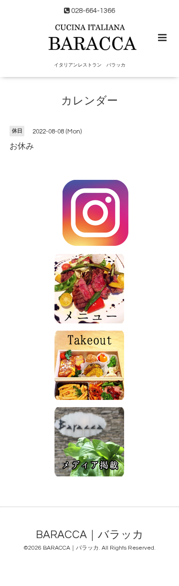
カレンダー (89, 101)
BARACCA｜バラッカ (90, 534)
